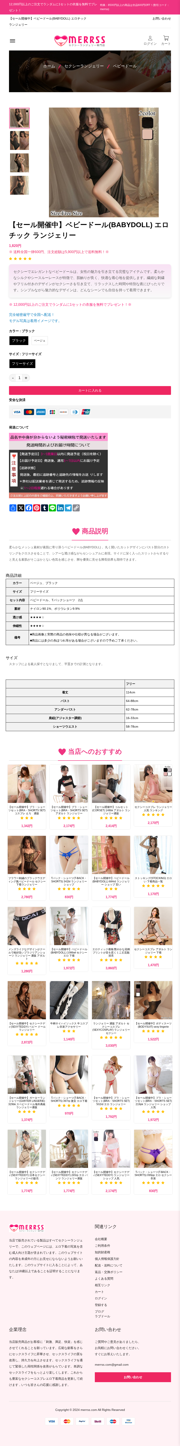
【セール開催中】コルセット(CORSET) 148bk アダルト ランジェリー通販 (111, 810)
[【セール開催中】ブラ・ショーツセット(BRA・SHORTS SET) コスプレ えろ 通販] (27, 784)
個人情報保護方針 (107, 1259)
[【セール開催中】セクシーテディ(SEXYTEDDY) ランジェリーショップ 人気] (111, 1149)
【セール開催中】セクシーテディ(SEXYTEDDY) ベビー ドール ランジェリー (27, 1026)
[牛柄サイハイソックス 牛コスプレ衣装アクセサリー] (69, 1000)
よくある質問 (104, 1278)
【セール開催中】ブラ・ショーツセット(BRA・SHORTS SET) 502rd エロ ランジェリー (111, 1101)
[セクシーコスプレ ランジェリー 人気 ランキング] (153, 784)
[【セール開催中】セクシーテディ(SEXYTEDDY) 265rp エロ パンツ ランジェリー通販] (69, 1149)
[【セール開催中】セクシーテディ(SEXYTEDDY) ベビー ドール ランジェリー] (27, 1000)
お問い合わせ (162, 18)
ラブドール (102, 1316)
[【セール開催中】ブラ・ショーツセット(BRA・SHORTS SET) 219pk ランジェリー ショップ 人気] (153, 1075)
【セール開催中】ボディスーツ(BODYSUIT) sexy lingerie (153, 1025)
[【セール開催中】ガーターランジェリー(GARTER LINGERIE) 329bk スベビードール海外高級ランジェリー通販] (27, 1075)
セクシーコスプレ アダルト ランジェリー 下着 (153, 951)
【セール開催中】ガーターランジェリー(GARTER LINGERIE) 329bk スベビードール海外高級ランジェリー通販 (26, 1102)
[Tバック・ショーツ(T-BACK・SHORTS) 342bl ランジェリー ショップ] (69, 855)
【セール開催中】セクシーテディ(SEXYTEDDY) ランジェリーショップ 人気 (111, 1175)
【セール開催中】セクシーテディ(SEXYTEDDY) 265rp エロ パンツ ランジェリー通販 (69, 1175)
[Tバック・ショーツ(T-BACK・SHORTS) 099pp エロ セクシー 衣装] (153, 1149)
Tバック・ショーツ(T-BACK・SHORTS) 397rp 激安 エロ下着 (69, 1099)
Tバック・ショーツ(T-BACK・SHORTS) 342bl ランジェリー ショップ (69, 881)
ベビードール (125, 66)
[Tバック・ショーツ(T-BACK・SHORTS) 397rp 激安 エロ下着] (69, 1075)
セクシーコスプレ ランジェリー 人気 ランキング (153, 809)
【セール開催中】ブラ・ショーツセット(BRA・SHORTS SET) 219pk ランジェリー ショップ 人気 (153, 1102)
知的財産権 (102, 1252)
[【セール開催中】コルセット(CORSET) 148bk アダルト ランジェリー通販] (111, 784)
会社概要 (101, 1239)
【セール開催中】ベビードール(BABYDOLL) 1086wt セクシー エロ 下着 (68, 952)
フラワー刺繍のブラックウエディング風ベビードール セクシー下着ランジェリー (27, 881)
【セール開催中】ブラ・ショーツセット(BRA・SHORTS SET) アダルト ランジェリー (69, 810)
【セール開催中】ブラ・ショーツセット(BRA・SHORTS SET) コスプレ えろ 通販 (26, 810)
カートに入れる (90, 390)
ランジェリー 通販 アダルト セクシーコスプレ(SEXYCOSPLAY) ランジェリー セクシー (111, 1028)
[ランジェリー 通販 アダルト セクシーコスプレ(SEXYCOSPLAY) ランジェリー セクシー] (111, 1000)
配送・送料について (108, 1265)
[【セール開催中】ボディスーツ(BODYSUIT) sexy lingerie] (153, 1000)
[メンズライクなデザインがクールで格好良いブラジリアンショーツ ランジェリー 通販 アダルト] (27, 926)
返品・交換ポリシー (108, 1272)
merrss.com (89, 1410)
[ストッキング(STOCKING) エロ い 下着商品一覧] (153, 855)
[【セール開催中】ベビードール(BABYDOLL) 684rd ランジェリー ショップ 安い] (111, 855)
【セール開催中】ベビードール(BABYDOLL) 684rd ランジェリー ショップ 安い (111, 881)
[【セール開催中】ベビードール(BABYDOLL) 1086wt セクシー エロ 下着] (69, 926)
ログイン (101, 1298)
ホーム (49, 66)
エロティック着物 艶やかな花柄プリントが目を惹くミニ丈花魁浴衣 (111, 952)
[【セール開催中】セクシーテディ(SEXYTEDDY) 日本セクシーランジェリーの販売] (27, 1149)
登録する (101, 1305)
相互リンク (102, 1285)
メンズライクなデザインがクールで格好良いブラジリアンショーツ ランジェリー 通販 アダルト (26, 954)
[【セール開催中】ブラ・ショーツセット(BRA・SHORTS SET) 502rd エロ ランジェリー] (111, 1075)
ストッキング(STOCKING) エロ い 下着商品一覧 (153, 880)
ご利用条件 (102, 1245)
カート (99, 1291)
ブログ (99, 1311)
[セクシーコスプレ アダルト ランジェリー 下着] (153, 926)
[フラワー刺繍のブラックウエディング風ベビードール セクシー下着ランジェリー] (27, 855)
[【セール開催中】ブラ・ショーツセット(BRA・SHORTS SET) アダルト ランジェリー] (69, 784)
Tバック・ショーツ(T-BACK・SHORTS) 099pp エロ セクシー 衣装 (153, 1175)
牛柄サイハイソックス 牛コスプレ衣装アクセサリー (69, 1025)
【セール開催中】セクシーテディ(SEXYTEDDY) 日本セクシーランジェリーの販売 (26, 1175)
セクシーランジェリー (84, 66)
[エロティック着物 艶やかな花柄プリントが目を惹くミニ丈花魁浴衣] (111, 926)
